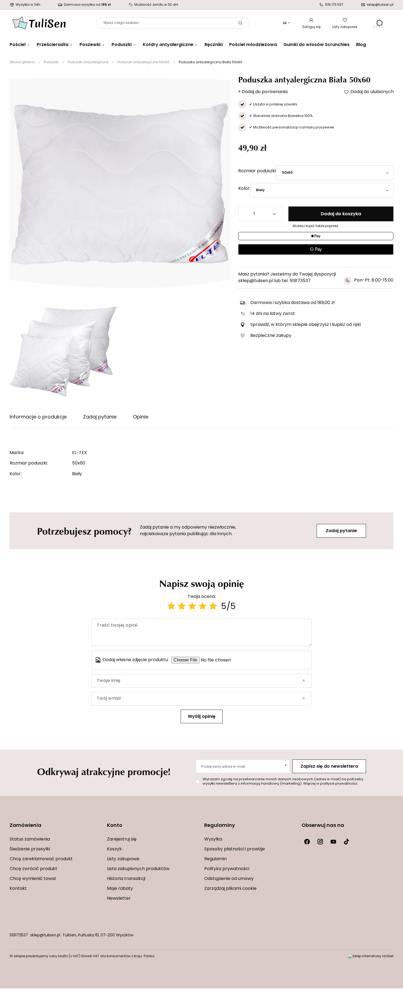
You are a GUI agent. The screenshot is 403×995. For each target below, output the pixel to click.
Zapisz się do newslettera (329, 766)
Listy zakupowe (344, 27)
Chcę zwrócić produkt (33, 869)
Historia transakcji (126, 879)
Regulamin (215, 859)
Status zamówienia (30, 839)
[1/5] (171, 607)
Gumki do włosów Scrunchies (316, 45)
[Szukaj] (240, 23)
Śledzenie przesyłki (30, 849)
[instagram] (320, 841)
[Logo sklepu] (39, 23)
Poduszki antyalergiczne (88, 62)
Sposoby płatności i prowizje (234, 849)
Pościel (17, 45)
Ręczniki (214, 45)
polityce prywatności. (339, 783)
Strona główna (22, 62)
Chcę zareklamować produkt (41, 859)
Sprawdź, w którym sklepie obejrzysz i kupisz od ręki (305, 325)
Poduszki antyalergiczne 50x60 (143, 62)
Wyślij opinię (201, 717)
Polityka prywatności (226, 869)
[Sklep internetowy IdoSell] (370, 956)
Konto (114, 825)
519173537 (19, 935)
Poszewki (90, 45)
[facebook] (307, 841)
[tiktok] (346, 841)
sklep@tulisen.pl (45, 935)
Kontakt (18, 889)
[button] (55, 829)
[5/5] (213, 607)
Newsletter (119, 898)
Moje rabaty (120, 889)
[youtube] (333, 841)
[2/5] (182, 607)
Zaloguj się (311, 27)
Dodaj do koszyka (341, 214)
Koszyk (114, 849)
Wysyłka (213, 839)
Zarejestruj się (122, 839)
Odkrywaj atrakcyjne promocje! (104, 771)
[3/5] (192, 607)
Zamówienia (25, 825)
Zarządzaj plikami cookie (230, 889)
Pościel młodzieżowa (253, 45)
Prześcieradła (52, 45)
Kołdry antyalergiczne (168, 45)
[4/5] (202, 607)
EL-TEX (79, 453)
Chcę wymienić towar (33, 879)
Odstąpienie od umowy (229, 879)
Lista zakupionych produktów (138, 869)
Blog (361, 45)
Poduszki (122, 45)
